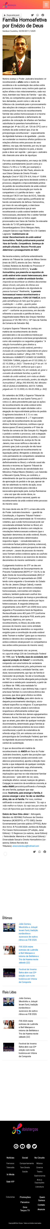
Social (25, 1157)
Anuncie (41, 1209)
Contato (41, 1205)
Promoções (25, 1197)
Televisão (10, 1167)
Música (40, 1163)
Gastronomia (39, 1176)
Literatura (39, 1187)
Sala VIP (10, 1181)
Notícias (10, 1157)
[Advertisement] (25, 887)
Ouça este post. (13, 15)
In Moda (10, 1174)
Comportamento (27, 1163)
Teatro (39, 1172)
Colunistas (10, 1197)
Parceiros (24, 1202)
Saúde (25, 1172)
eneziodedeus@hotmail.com (26, 846)
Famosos (10, 1163)
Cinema (39, 1167)
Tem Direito (25, 1167)
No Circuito (39, 1157)
